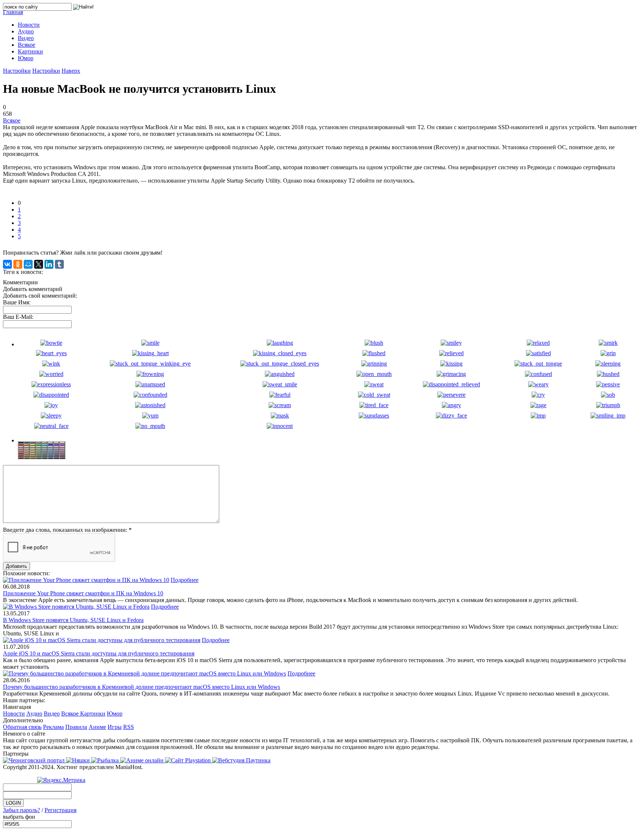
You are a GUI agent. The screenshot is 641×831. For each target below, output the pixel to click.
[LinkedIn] (49, 264)
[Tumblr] (59, 264)
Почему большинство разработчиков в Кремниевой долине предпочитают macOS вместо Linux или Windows (141, 687)
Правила (76, 727)
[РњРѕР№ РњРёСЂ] (28, 264)
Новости (14, 713)
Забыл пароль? (21, 810)
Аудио (34, 713)
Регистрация (60, 810)
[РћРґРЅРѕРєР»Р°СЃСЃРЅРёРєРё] (17, 264)
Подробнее (184, 580)
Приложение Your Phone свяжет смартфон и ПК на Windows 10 (83, 593)
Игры (115, 727)
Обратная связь (22, 727)
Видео (52, 713)
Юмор (114, 713)
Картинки (92, 713)
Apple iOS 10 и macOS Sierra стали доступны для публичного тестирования (98, 653)
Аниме (97, 727)
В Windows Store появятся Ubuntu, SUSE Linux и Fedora (73, 620)
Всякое (11, 120)
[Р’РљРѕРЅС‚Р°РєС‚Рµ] (7, 264)
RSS (128, 727)
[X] (38, 264)
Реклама (53, 727)
